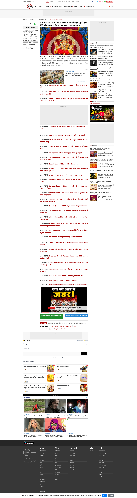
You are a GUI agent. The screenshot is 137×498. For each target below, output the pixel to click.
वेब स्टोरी (56, 455)
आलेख (56, 460)
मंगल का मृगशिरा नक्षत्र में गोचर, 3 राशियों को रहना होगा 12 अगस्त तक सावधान (101, 46)
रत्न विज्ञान (101, 477)
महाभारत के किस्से (44, 329)
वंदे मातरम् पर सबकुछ (57, 6)
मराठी (59, 1)
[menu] (24, 6)
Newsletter (109, 1)
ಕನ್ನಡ (73, 1)
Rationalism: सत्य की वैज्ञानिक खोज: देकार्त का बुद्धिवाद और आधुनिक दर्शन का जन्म (101, 57)
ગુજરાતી (77, 1)
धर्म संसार (94, 145)
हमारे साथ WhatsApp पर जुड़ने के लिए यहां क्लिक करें (51, 316)
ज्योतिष (81, 6)
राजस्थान (41, 477)
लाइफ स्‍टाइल (68, 326)
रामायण (71, 460)
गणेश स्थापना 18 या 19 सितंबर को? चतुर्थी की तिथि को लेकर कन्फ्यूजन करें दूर (30, 39)
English (51, 1)
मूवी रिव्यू (56, 458)
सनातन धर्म (72, 455)
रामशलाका (101, 467)
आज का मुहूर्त (102, 455)
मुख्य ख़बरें (42, 455)
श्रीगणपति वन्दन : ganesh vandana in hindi (63, 280)
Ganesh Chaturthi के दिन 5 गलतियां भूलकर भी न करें (65, 276)
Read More (51, 308)
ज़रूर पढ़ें (94, 43)
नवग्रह (100, 474)
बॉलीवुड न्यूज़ (57, 450)
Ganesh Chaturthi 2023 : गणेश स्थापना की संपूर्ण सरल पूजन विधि (30, 35)
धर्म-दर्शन (72, 467)
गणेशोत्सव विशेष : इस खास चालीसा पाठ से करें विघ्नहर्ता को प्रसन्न (68, 285)
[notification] (112, 6)
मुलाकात (56, 479)
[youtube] (102, 1)
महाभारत (72, 462)
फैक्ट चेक (42, 486)
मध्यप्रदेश (41, 467)
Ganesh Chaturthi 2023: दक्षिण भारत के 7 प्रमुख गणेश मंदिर (68, 206)
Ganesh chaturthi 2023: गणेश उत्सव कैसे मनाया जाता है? (67, 135)
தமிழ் (56, 1)
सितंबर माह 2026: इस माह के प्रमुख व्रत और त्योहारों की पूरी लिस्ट (100, 182)
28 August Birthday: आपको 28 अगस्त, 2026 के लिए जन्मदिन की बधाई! (100, 149)
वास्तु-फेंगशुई (101, 462)
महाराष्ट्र (41, 474)
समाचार (41, 6)
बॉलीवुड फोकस (58, 470)
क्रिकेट (75, 6)
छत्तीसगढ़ (41, 470)
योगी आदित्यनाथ (43, 450)
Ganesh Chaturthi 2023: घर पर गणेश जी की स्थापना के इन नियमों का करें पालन (30, 47)
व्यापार (41, 489)
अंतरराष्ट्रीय (42, 460)
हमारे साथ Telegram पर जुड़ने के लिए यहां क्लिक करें (76, 315)
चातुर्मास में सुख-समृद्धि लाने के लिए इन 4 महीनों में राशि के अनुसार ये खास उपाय (101, 90)
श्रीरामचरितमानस (90, 6)
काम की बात (42, 479)
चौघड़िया (101, 470)
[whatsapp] (35, 24)
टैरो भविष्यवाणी (102, 465)
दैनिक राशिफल (102, 450)
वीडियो (94, 101)
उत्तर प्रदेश (42, 453)
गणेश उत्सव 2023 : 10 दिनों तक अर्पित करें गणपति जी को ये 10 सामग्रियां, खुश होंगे (30, 43)
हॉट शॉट (56, 453)
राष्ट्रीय (41, 458)
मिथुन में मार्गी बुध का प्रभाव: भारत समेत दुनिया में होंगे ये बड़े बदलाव (101, 68)
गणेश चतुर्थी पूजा (42, 19)
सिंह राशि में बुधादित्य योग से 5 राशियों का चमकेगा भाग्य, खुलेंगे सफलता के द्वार (101, 171)
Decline (111, 495)
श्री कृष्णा (72, 458)
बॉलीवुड (47, 6)
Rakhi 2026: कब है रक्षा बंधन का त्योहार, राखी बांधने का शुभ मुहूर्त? (101, 79)
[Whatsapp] (105, 1)
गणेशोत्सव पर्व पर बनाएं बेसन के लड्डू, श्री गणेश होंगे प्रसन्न (65, 237)
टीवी (55, 477)
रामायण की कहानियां (54, 329)
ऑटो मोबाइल (42, 481)
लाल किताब (101, 460)
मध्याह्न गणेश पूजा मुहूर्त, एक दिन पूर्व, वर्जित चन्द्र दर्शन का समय (67, 175)
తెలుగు (63, 1)
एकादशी (72, 450)
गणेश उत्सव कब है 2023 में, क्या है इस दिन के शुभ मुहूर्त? (30, 31)
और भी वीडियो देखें (95, 104)
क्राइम (41, 484)
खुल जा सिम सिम (58, 465)
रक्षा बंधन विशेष (68, 6)
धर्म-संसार (25, 19)
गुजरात (41, 472)
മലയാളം (68, 1)
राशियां (100, 458)
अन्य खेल (91, 450)
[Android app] (29, 442)
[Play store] (109, 6)
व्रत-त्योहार (72, 465)
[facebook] (92, 1)
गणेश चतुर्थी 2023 (33, 19)
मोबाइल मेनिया (43, 491)
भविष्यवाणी (72, 453)
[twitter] (95, 1)
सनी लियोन (57, 474)
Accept (104, 495)
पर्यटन (56, 462)
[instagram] (100, 1)
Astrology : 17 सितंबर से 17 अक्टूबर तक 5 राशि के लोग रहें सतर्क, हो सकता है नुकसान (67, 323)
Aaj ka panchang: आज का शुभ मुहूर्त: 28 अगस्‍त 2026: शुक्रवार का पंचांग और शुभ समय (101, 193)
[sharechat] (97, 1)
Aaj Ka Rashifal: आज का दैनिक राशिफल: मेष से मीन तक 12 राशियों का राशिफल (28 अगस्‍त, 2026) (101, 160)
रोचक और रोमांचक (65, 329)
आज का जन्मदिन (102, 453)
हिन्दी (47, 1)
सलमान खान (57, 472)
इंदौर (41, 462)
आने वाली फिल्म (58, 467)
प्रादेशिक (41, 465)
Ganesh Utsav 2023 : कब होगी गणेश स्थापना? (63, 164)
